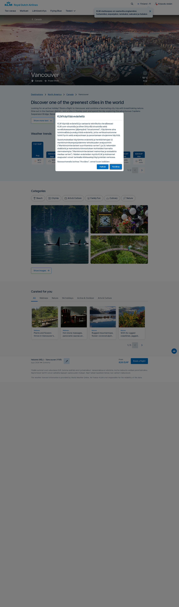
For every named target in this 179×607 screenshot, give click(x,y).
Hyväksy (116, 167)
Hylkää (103, 167)
